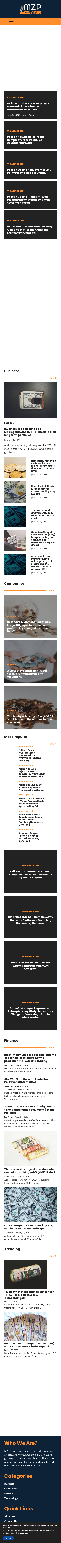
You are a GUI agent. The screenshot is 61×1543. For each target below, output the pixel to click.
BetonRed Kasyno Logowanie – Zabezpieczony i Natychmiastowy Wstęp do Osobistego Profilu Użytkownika (30, 1012)
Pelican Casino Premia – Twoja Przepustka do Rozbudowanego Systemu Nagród (28, 199)
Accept (8, 1538)
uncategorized (15, 97)
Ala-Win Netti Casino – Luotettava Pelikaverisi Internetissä (27, 1080)
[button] (54, 21)
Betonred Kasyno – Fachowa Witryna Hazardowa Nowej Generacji (29, 837)
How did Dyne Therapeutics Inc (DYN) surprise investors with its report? (29, 1345)
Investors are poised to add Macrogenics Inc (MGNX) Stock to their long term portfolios (30, 432)
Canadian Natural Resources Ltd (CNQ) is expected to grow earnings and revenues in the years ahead (43, 538)
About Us (9, 1516)
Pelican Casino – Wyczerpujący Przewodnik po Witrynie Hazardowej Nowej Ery (28, 106)
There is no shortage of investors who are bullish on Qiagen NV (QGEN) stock (30, 1170)
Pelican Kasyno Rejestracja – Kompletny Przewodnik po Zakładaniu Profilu (26, 140)
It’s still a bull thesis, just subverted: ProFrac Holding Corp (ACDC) (43, 490)
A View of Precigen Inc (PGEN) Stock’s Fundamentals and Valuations (27, 674)
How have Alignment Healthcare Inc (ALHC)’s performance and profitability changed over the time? (29, 626)
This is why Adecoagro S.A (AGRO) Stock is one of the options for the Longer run (30, 719)
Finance (8, 1493)
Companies (13, 616)
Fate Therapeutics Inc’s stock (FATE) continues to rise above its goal (29, 1227)
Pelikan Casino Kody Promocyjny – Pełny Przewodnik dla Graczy (30, 171)
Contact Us (10, 1521)
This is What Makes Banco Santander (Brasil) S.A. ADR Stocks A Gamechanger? (29, 1295)
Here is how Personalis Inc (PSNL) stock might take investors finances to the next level (43, 465)
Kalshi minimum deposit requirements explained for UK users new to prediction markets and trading (30, 1058)
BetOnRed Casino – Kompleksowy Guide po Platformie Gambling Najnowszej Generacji (29, 229)
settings (23, 1533)
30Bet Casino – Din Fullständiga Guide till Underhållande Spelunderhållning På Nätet (29, 1109)
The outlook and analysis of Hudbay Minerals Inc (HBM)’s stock (43, 514)
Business (9, 423)
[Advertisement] (30, 60)
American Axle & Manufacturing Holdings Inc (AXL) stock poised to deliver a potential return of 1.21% (41, 563)
